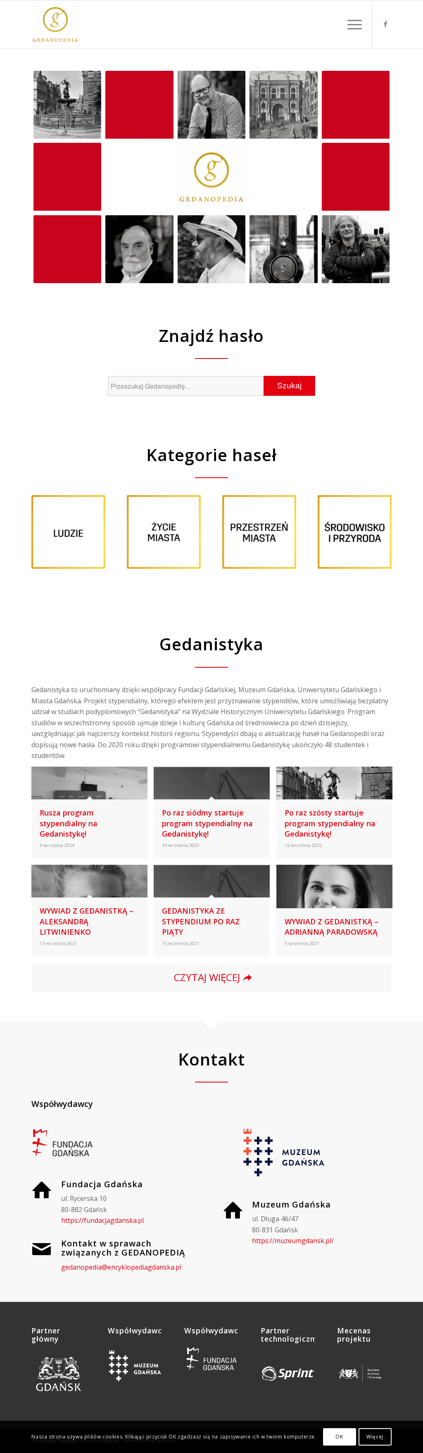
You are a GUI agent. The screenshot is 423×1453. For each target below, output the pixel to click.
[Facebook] (385, 24)
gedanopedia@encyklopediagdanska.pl (121, 1267)
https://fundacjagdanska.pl (102, 1220)
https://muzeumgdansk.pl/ (293, 1240)
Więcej (374, 1436)
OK (339, 1436)
